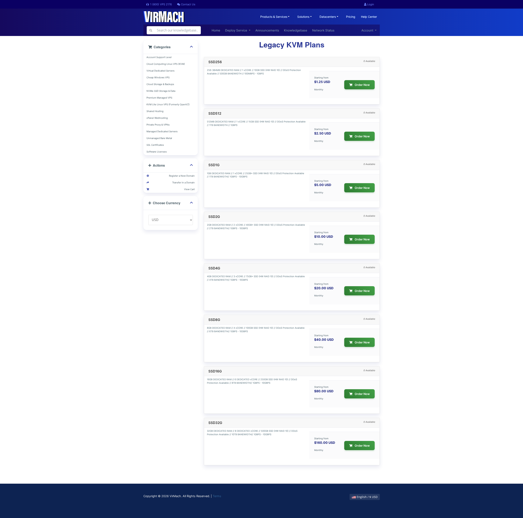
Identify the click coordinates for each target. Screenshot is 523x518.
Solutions (303, 16)
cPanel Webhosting (157, 118)
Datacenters (328, 16)
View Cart (189, 189)
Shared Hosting (154, 111)
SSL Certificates (155, 145)
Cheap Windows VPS (158, 77)
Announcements (267, 30)
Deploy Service (236, 30)
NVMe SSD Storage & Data (160, 91)
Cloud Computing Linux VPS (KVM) (165, 64)
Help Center (369, 16)
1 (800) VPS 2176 (160, 4)
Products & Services (273, 16)
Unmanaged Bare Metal (159, 138)
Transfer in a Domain (183, 182)
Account (367, 30)
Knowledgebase (295, 30)
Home (216, 30)
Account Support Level (159, 57)
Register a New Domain (181, 175)
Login (370, 4)
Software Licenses (156, 151)
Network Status (323, 30)
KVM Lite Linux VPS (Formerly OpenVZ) (168, 104)
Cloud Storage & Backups (160, 84)
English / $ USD (367, 497)
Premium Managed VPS (159, 97)
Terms (217, 496)
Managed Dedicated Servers (162, 131)
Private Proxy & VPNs (158, 124)
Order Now (362, 84)
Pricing (350, 16)
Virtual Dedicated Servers (160, 70)
